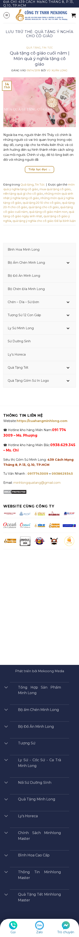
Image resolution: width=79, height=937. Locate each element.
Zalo (39, 932)
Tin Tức (47, 47)
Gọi (13, 932)
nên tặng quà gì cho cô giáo (23, 193)
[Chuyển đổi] (6, 687)
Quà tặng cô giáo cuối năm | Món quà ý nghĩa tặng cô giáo (39, 58)
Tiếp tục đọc (39, 169)
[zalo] (39, 925)
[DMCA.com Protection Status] (15, 492)
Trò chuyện (65, 932)
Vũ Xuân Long (57, 70)
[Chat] (65, 925)
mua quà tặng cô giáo (55, 189)
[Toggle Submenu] (68, 262)
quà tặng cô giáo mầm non (48, 211)
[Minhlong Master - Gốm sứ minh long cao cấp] (40, 15)
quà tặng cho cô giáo (44, 207)
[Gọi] (13, 925)
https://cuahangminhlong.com (42, 421)
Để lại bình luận (65, 221)
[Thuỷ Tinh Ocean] (25, 525)
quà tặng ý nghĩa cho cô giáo (33, 221)
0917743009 (37, 474)
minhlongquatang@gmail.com (37, 483)
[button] (7, 15)
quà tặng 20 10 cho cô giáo (42, 202)
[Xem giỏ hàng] (73, 15)
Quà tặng (33, 47)
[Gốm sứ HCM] (39, 525)
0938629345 (62, 474)
